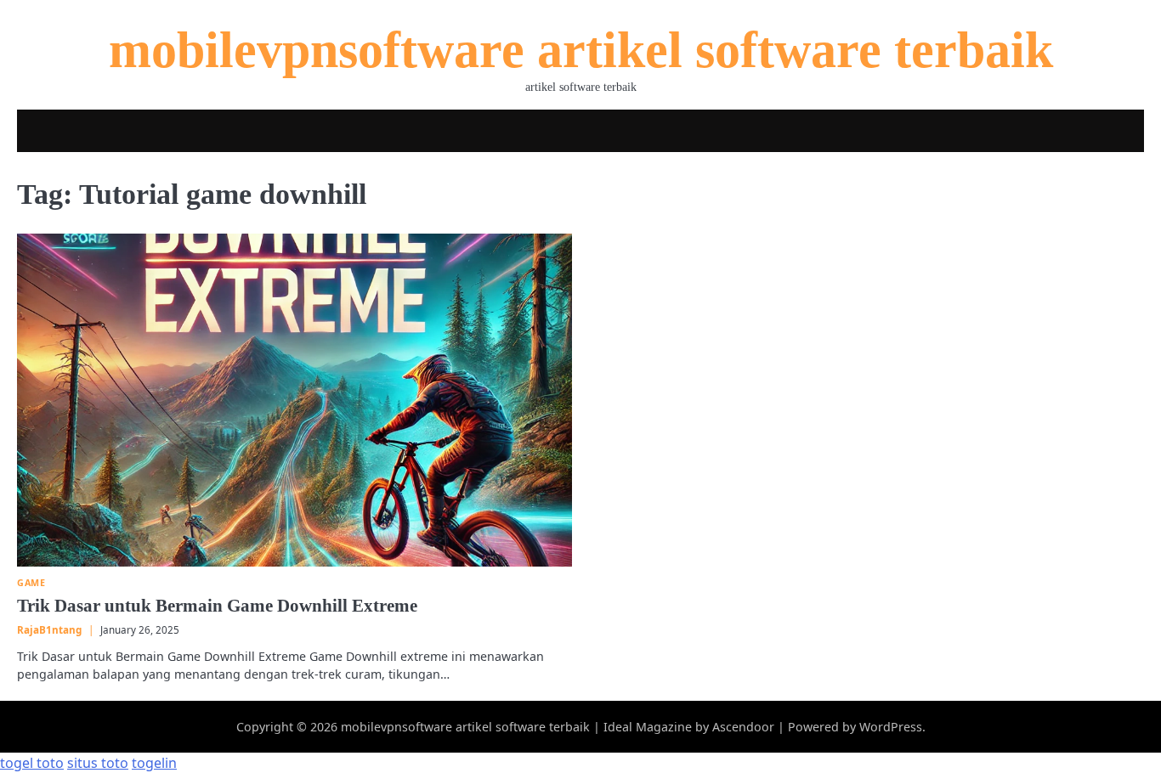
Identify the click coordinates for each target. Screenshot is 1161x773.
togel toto (32, 762)
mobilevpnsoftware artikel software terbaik (581, 50)
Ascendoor (743, 727)
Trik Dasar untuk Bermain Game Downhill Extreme (217, 605)
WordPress (890, 727)
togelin (154, 762)
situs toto (97, 762)
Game (31, 583)
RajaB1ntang (49, 629)
